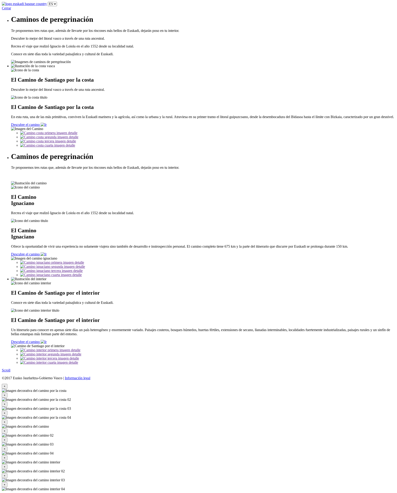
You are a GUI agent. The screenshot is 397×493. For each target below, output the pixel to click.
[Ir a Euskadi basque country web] (24, 4)
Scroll (6, 370)
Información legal (77, 378)
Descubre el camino (26, 125)
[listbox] (52, 4)
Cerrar (6, 8)
